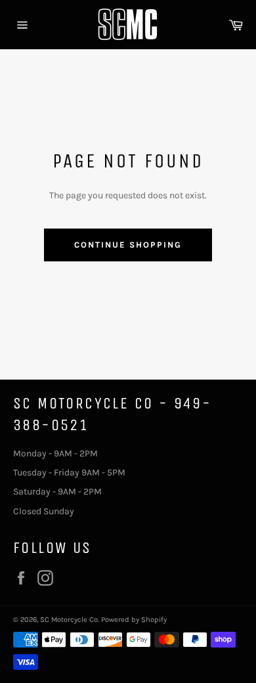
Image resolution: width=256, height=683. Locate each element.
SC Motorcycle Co (69, 619)
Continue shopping (127, 245)
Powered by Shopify (134, 619)
